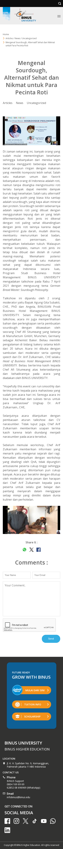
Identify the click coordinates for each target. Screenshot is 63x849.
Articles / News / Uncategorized (21, 38)
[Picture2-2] (31, 130)
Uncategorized (36, 103)
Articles (7, 103)
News (19, 103)
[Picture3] (31, 520)
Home (6, 34)
